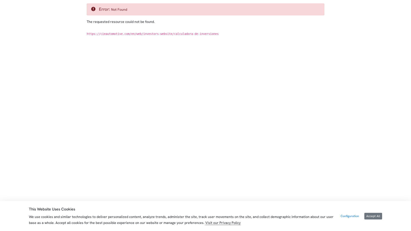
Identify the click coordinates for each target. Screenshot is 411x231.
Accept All (373, 216)
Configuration (350, 216)
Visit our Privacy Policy (223, 223)
